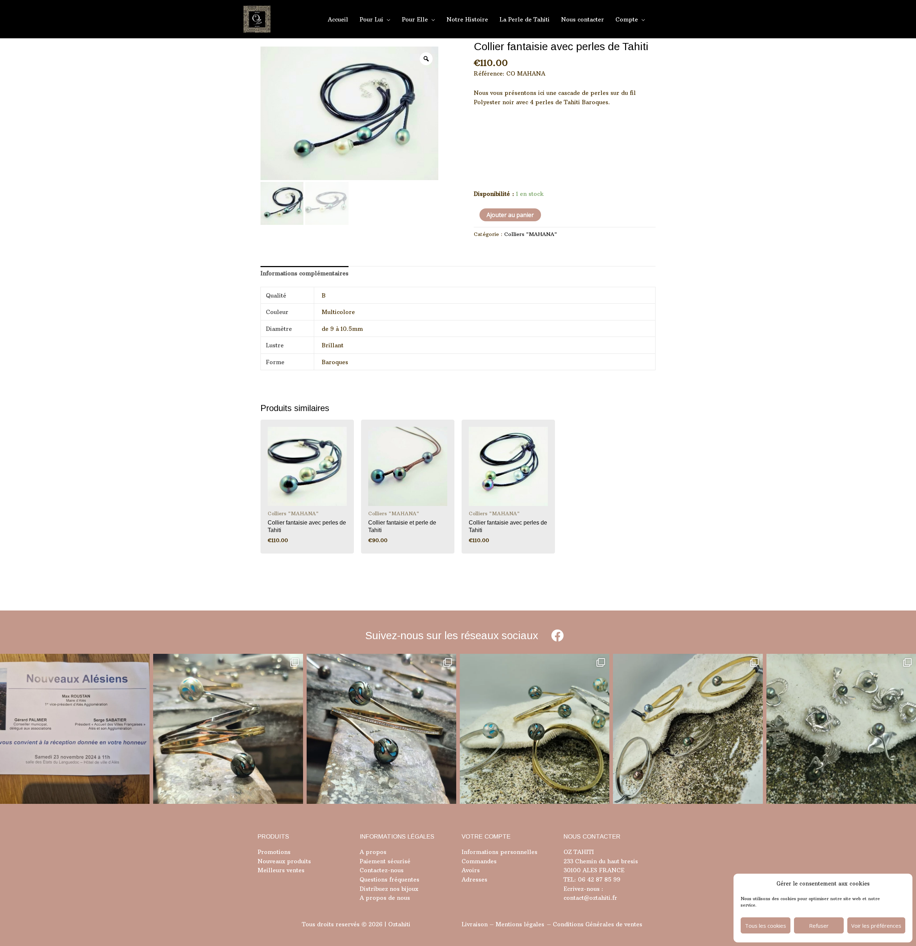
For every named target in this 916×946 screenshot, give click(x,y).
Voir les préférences (876, 925)
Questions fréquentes (389, 879)
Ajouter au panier (510, 215)
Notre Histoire (467, 19)
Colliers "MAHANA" (530, 234)
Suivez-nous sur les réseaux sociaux (451, 635)
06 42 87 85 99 (598, 879)
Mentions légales (520, 924)
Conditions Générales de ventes (597, 924)
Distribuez (374, 888)
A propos (373, 851)
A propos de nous (385, 897)
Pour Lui (371, 19)
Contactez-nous (382, 870)
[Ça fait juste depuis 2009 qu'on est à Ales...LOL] (75, 728)
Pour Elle (415, 19)
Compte (626, 19)
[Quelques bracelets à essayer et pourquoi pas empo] (687, 728)
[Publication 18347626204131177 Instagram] (228, 728)
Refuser (819, 925)
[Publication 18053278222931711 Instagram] (381, 728)
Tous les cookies (765, 925)
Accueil (338, 19)
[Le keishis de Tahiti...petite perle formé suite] (841, 728)
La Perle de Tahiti (525, 19)
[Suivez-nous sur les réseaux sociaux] (557, 635)
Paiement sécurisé (385, 861)
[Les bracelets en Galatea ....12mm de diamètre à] (534, 728)
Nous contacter (582, 19)
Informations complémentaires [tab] (304, 273)
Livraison (475, 924)
